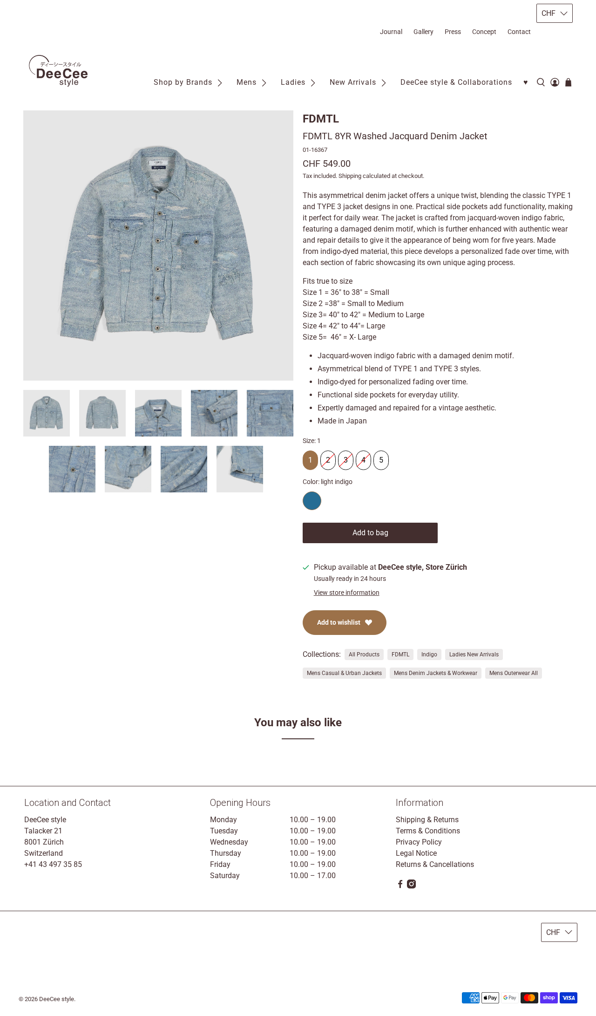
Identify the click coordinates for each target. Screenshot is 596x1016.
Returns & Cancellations (435, 864)
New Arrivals (353, 82)
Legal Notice (416, 853)
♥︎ (525, 82)
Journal (391, 31)
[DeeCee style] (58, 71)
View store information (346, 592)
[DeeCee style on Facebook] (400, 886)
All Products (364, 654)
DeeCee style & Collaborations (456, 82)
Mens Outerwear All (513, 673)
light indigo (312, 500)
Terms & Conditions (428, 830)
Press (453, 31)
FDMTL (321, 118)
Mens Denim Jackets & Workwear (435, 673)
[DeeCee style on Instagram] (411, 886)
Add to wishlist (338, 622)
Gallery (423, 31)
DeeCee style (56, 999)
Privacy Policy (419, 842)
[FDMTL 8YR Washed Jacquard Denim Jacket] (158, 245)
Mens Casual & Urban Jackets (344, 673)
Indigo (429, 654)
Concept (484, 31)
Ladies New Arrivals (474, 654)
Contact (519, 31)
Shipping (350, 175)
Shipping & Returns (427, 819)
